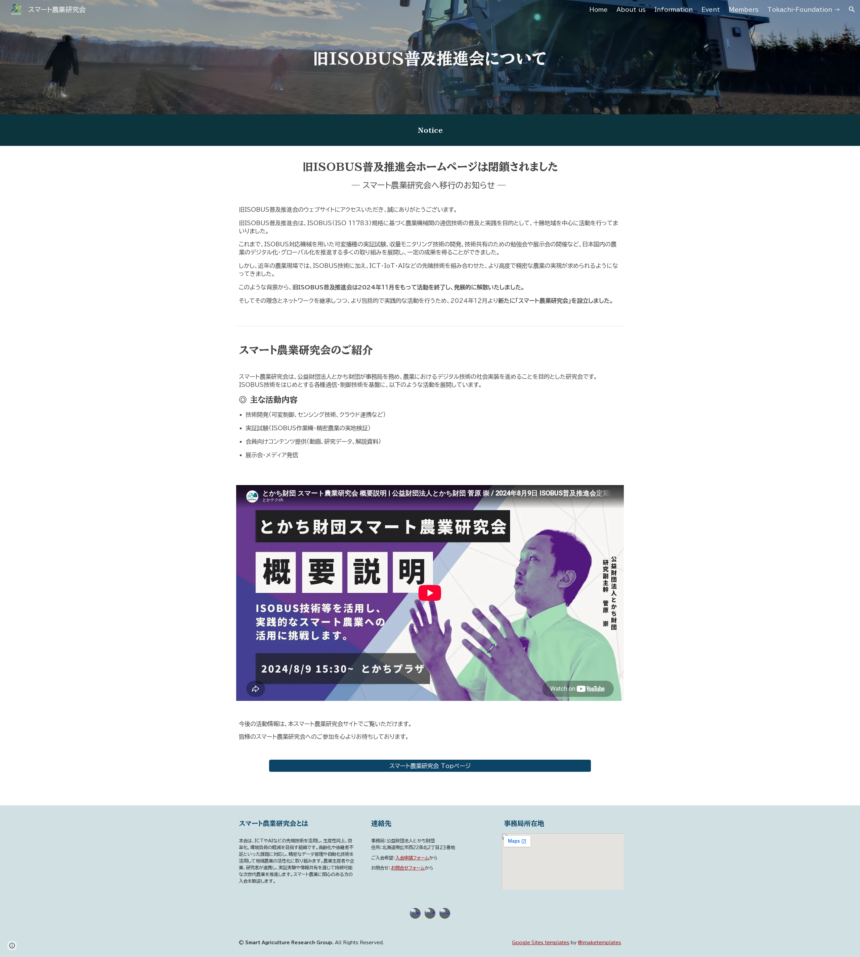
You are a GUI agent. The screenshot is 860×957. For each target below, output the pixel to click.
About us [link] (631, 9)
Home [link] (598, 9)
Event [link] (710, 9)
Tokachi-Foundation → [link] (803, 9)
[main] (430, 57)
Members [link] (744, 9)
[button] (852, 9)
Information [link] (673, 9)
